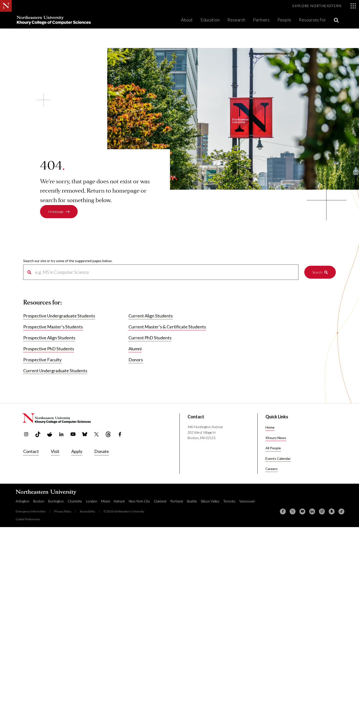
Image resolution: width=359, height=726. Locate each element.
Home (270, 427)
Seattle (192, 501)
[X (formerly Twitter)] (293, 511)
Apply (76, 451)
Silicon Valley (210, 501)
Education (210, 19)
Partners (261, 19)
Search (317, 272)
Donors (135, 359)
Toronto (229, 501)
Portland (176, 501)
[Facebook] (283, 511)
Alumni (135, 348)
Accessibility (87, 511)
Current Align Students (150, 315)
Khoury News (275, 438)
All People (273, 448)
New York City (139, 501)
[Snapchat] (332, 511)
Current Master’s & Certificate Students (167, 326)
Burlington (56, 501)
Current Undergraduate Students (55, 370)
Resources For (312, 19)
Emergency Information (31, 511)
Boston (38, 501)
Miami (105, 501)
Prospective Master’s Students (53, 326)
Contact (31, 451)
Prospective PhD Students (48, 348)
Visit (55, 451)
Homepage (55, 211)
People (284, 19)
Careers (271, 469)
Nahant (119, 501)
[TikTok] (341, 511)
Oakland (160, 501)
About (187, 19)
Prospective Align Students (49, 337)
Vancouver (247, 501)
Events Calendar (278, 458)
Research (236, 19)
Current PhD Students (149, 337)
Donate (101, 451)
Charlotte (75, 501)
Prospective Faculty (42, 359)
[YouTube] (302, 511)
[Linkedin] (312, 511)
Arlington (22, 501)
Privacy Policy (62, 511)
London (91, 501)
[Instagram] (322, 511)
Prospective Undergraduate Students (59, 315)
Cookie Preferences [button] (28, 519)
